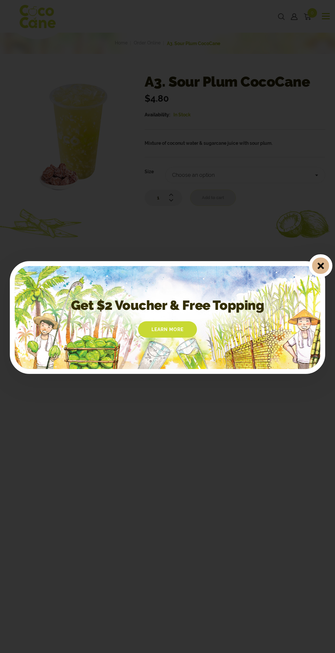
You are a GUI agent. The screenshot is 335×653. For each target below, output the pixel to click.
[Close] (320, 266)
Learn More (167, 329)
